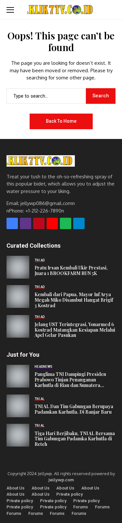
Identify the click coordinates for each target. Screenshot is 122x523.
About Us (15, 488)
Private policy (69, 494)
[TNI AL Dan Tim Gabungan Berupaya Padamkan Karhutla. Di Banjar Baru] (18, 405)
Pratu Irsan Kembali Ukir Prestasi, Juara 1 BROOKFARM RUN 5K (71, 270)
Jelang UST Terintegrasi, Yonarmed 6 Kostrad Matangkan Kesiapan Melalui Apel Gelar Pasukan (74, 330)
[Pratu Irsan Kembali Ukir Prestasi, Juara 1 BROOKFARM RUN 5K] (18, 267)
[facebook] (12, 223)
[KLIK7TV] (41, 161)
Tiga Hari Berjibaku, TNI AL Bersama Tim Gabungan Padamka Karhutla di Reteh (74, 439)
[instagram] (25, 223)
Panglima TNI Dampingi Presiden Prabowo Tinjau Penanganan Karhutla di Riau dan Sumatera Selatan (70, 380)
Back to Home (61, 121)
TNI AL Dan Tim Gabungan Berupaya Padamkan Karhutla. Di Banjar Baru (73, 409)
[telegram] (79, 223)
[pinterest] (39, 223)
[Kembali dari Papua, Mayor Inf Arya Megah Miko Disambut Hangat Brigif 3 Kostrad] (18, 296)
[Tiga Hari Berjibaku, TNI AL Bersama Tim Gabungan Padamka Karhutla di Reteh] (18, 435)
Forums (80, 506)
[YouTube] (52, 223)
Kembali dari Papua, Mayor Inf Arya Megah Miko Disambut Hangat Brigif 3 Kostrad (73, 300)
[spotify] (65, 223)
